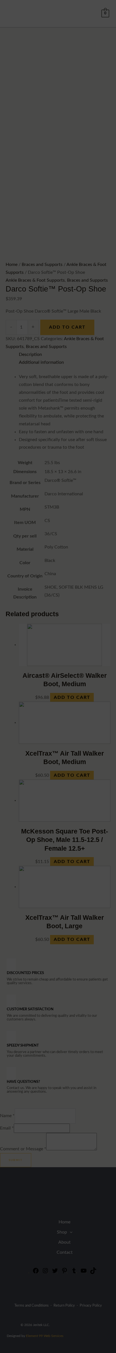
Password (38, 721)
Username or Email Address (50, 701)
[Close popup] (88, 697)
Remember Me (44, 742)
